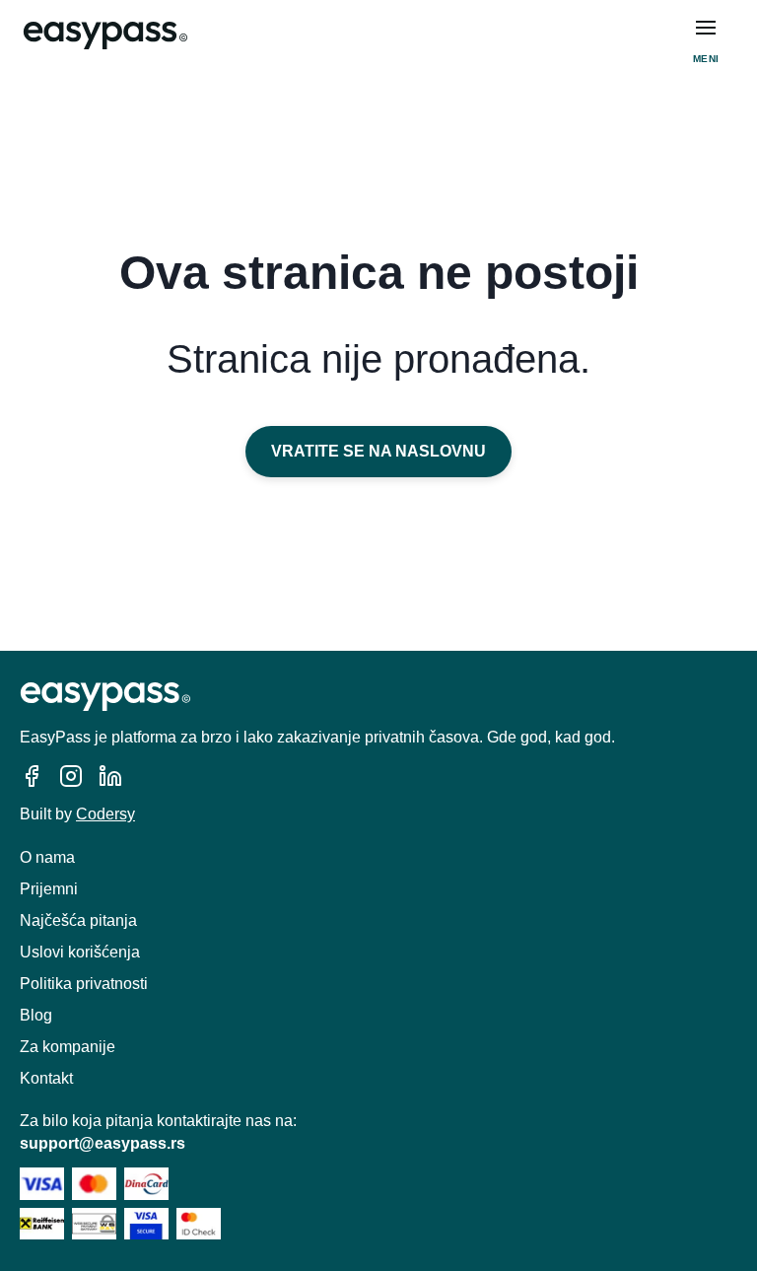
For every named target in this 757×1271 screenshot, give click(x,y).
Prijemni (49, 889)
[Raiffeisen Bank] (42, 1224)
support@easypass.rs (102, 1143)
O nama (47, 857)
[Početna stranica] (105, 35)
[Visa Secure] (146, 1224)
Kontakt (46, 1078)
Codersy (105, 814)
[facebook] (31, 776)
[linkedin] (110, 776)
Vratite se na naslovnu (378, 451)
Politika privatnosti (84, 983)
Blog (36, 1015)
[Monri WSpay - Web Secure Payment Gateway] (94, 1224)
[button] (705, 27)
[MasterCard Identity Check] (198, 1224)
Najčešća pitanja (78, 920)
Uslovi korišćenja (80, 952)
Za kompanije (67, 1046)
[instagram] (71, 776)
